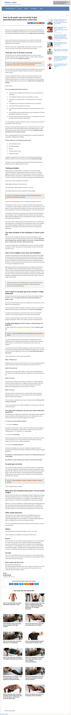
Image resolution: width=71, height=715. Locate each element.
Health (26, 8)
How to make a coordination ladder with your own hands (61, 50)
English (6, 714)
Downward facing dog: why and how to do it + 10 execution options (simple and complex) (60, 21)
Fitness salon (11, 2)
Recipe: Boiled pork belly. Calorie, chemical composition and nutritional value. (61, 29)
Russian (2, 714)
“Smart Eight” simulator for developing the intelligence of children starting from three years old (61, 58)
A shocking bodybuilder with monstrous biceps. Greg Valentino (61, 65)
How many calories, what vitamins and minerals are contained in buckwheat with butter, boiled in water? (61, 36)
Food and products (10, 8)
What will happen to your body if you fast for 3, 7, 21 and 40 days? (60, 44)
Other (41, 8)
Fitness (19, 8)
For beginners (33, 8)
